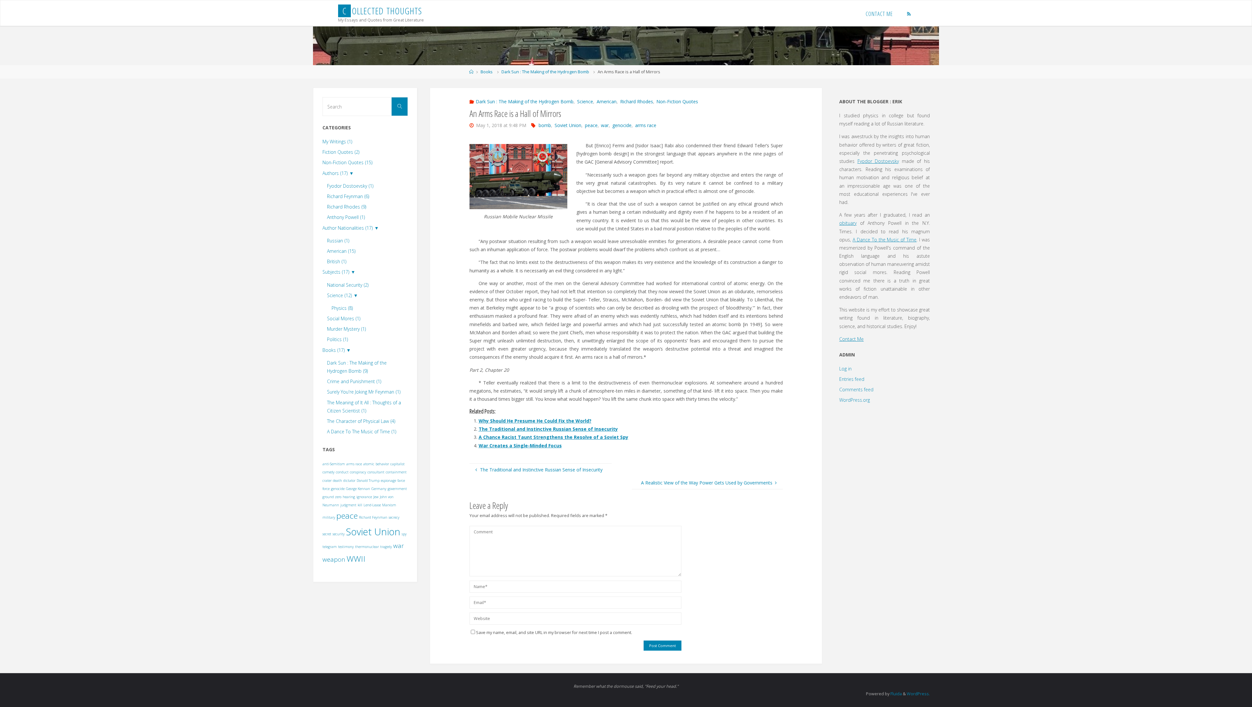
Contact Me (851, 339)
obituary (848, 223)
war (605, 125)
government (397, 488)
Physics (342, 308)
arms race (645, 125)
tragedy (386, 546)
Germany (378, 488)
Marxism (389, 505)
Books (487, 72)
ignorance (364, 497)
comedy (328, 472)
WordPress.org (854, 400)
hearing (349, 497)
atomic (368, 464)
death (337, 480)
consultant (375, 472)
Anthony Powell (346, 217)
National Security (347, 285)
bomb (545, 125)
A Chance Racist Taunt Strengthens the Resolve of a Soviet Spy (553, 437)
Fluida (895, 694)
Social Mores (343, 318)
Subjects (335, 272)
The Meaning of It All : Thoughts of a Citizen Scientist (364, 406)
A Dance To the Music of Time (885, 240)
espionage (388, 480)
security (339, 534)
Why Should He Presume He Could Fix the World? (535, 421)
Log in (845, 369)
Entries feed (851, 379)
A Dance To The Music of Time (361, 431)
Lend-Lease (372, 505)
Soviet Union (568, 125)
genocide (622, 125)
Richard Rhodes (636, 101)
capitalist (397, 464)
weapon (333, 559)
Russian (338, 241)
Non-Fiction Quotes (677, 101)
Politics (337, 339)
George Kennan (358, 488)
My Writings (337, 141)
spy (404, 534)
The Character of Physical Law (361, 421)
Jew (376, 497)
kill (360, 505)
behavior (382, 464)
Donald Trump (368, 480)
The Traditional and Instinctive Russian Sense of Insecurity (548, 429)
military (328, 517)
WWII (356, 558)
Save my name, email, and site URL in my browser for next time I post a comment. (554, 632)
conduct (342, 472)
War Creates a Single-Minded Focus (520, 445)
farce (401, 480)
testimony (346, 546)
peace (591, 125)
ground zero (331, 497)
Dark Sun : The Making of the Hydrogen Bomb (545, 72)
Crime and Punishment (354, 381)
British (336, 261)
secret (326, 534)
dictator (349, 480)
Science (585, 101)
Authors (335, 173)
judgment (348, 505)
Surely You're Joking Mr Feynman (363, 392)
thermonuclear (367, 546)
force (326, 488)
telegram (329, 546)
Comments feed (856, 389)
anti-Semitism (333, 464)
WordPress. (918, 694)
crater (327, 480)
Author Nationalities (347, 228)
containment (396, 472)
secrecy (394, 517)
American (607, 101)
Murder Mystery (346, 329)
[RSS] (909, 13)
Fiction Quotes (340, 152)
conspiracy (358, 472)
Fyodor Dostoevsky (350, 186)
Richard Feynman (348, 196)
